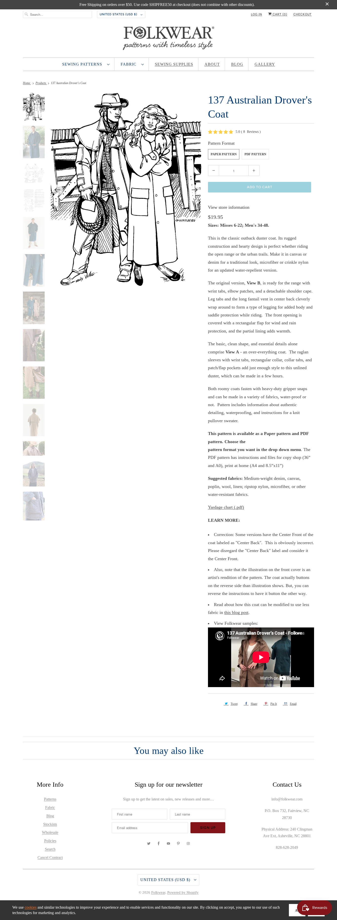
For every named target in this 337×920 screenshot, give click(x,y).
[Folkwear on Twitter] (149, 843)
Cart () (279, 14)
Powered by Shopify (183, 892)
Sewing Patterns (83, 64)
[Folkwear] (168, 39)
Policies (50, 841)
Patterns (50, 799)
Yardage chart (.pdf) (226, 507)
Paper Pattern (224, 154)
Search (50, 849)
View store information (228, 207)
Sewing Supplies (174, 64)
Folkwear (158, 892)
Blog (237, 64)
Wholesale (50, 832)
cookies (31, 907)
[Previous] (57, 190)
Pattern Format (221, 143)
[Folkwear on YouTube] (168, 843)
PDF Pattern (255, 154)
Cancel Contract (50, 857)
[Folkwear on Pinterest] (178, 843)
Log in (256, 14)
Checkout (302, 14)
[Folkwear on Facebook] (158, 843)
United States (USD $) (119, 14)
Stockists (50, 824)
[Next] (194, 190)
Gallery (265, 64)
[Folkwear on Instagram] (188, 843)
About (212, 64)
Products (41, 83)
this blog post (236, 612)
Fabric (130, 64)
